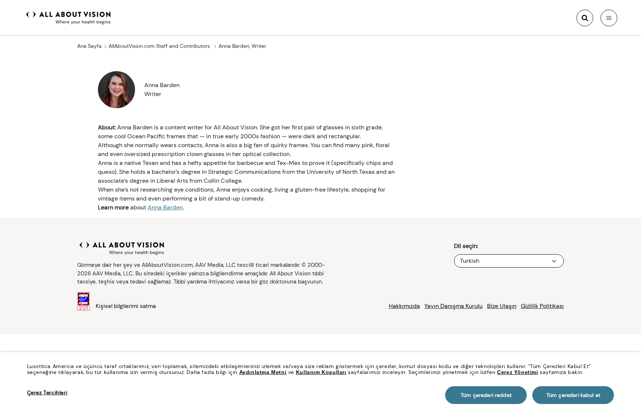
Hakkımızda (404, 306)
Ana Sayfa (89, 46)
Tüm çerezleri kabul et (573, 395)
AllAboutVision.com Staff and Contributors (160, 46)
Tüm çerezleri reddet (486, 395)
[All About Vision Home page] (68, 17)
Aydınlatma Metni (263, 372)
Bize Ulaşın (501, 306)
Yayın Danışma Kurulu (453, 306)
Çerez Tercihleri (47, 392)
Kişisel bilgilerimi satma (126, 306)
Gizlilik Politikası (542, 306)
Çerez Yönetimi (517, 372)
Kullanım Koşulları (321, 372)
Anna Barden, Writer (242, 46)
